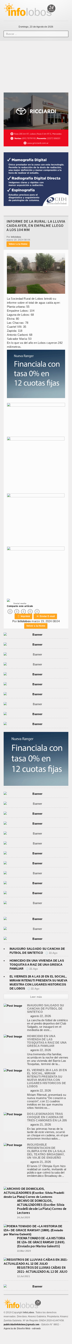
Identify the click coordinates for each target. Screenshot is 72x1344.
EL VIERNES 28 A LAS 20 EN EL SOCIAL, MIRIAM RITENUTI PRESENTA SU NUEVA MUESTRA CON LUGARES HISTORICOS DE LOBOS (47, 1078)
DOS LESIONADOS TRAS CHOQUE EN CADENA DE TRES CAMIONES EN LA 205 (47, 1117)
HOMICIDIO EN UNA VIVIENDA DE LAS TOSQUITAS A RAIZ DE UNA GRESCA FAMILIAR (37, 964)
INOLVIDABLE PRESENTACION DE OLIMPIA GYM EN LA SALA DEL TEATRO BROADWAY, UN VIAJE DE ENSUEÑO (46, 1151)
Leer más (36, 996)
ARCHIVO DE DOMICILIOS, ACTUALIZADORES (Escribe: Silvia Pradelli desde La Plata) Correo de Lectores (42, 1207)
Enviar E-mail (46, 616)
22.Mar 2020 (24, 1251)
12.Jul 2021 (23, 1276)
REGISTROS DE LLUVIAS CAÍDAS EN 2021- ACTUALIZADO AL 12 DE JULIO (42, 1269)
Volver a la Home (18, 244)
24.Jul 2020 (23, 1217)
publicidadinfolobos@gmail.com (21, 1324)
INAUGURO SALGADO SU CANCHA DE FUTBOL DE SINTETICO (45, 1008)
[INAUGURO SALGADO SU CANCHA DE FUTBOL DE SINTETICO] (13, 1005)
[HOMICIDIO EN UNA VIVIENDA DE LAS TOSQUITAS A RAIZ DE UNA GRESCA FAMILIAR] (13, 1036)
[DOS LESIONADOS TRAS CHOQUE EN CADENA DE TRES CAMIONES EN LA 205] (13, 1114)
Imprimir (24, 616)
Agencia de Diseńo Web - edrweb (22, 1328)
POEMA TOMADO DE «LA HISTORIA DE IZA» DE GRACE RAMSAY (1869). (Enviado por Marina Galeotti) (41, 1242)
